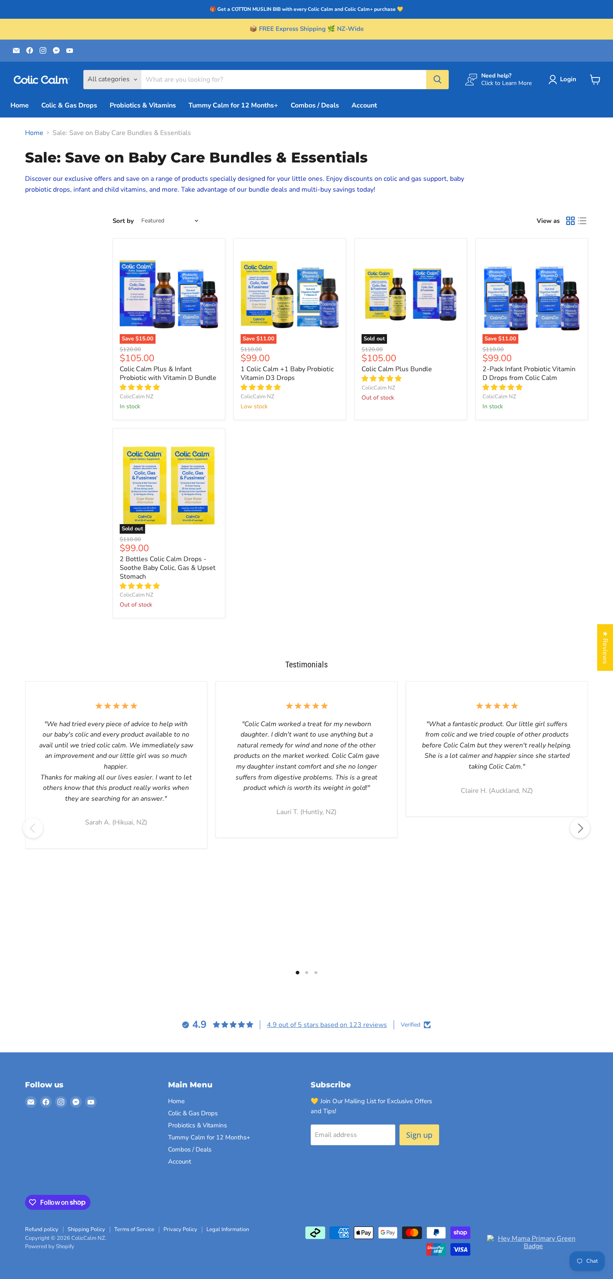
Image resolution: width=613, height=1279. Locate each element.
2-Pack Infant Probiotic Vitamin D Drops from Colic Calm (528, 373)
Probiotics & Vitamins (143, 105)
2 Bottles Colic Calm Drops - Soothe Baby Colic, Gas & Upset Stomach (168, 568)
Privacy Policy (180, 1229)
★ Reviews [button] (605, 647)
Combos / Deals (315, 105)
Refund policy (41, 1229)
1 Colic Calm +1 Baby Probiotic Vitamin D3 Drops (287, 373)
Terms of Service (134, 1229)
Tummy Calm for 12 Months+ (233, 105)
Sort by (123, 221)
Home (19, 105)
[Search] (437, 79)
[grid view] (570, 221)
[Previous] (33, 828)
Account (364, 105)
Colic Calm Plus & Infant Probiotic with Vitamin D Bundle (168, 373)
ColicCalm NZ (136, 396)
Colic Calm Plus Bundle (397, 369)
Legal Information (227, 1229)
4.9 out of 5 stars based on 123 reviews (327, 1024)
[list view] (582, 221)
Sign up (419, 1135)
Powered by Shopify (49, 1246)
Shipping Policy (86, 1229)
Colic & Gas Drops (69, 105)
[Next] (580, 828)
